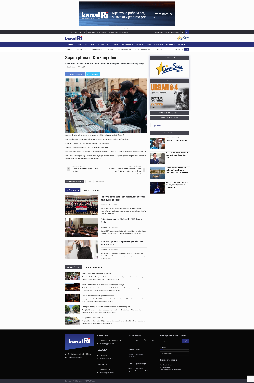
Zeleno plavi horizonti (124, 49)
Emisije (139, 44)
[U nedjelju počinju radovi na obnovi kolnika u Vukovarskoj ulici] (72, 309)
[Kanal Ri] (101, 38)
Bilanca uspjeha (98, 49)
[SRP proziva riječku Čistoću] (72, 321)
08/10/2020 (114, 249)
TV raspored (158, 44)
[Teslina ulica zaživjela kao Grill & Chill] (72, 276)
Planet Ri (78, 49)
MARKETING (169, 44)
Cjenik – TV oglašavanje (135, 368)
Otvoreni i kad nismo (142, 49)
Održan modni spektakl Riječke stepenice (98, 296)
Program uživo (127, 44)
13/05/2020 (114, 227)
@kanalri (157, 125)
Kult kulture (157, 49)
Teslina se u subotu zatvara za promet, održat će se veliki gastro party (177, 185)
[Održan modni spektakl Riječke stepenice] (72, 298)
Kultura (101, 44)
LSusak (104, 205)
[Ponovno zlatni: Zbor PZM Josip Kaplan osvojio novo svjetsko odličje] (81, 205)
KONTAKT (181, 44)
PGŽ (92, 44)
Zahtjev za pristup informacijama (170, 370)
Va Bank (110, 49)
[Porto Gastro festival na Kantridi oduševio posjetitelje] (72, 287)
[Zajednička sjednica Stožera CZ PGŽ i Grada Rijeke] (81, 227)
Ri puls (87, 49)
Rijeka (86, 44)
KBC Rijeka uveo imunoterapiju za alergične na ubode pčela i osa (177, 155)
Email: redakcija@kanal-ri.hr (119, 32)
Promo (148, 44)
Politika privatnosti (166, 365)
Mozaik (116, 44)
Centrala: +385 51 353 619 (97, 32)
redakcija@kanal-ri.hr (75, 357)
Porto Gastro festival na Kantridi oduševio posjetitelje (103, 285)
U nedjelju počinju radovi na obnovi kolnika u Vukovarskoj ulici (106, 307)
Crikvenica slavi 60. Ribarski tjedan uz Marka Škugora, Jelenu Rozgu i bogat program (177, 170)
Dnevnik (69, 49)
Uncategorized (99, 181)
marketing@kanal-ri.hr (107, 344)
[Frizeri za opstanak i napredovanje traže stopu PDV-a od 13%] (81, 249)
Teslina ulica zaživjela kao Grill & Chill (96, 274)
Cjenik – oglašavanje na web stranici (139, 371)
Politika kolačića (165, 367)
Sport (109, 44)
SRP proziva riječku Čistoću (92, 318)
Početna (70, 44)
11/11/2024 (114, 205)
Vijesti (78, 44)
